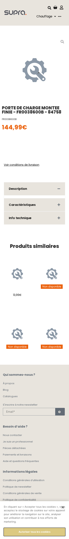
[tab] (34, 188)
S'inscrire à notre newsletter (20, 405)
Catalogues (10, 396)
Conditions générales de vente (22, 493)
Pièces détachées (14, 448)
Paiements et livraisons (17, 454)
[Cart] (55, 7)
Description (18, 189)
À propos (8, 383)
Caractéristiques (22, 205)
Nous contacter (12, 435)
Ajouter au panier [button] (17, 306)
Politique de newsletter (17, 487)
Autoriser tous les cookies (34, 531)
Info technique (20, 218)
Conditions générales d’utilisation (23, 480)
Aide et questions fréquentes (21, 461)
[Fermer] (63, 507)
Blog (5, 390)
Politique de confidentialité (19, 500)
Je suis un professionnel (18, 441)
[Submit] (60, 412)
